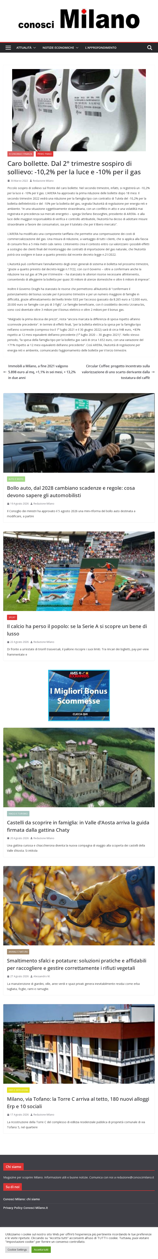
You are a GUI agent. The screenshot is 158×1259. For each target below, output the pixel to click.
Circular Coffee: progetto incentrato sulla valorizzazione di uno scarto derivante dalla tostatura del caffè (116, 372)
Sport (12, 617)
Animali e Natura (18, 951)
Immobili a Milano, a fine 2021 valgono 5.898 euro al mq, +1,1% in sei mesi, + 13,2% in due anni (42, 372)
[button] (33, 48)
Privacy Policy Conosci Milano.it (25, 1208)
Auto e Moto (16, 479)
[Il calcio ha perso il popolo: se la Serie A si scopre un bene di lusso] (79, 571)
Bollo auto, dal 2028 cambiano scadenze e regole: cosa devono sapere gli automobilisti (71, 491)
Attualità (23, 48)
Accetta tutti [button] (41, 1249)
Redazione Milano (43, 180)
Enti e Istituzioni (18, 1090)
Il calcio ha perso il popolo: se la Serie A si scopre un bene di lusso (77, 630)
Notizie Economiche (58, 48)
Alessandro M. (42, 976)
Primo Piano (44, 153)
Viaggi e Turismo (18, 813)
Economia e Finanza (20, 153)
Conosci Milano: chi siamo (21, 1199)
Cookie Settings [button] (17, 1249)
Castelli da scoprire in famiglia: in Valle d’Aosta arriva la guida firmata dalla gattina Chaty (78, 826)
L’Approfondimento (100, 48)
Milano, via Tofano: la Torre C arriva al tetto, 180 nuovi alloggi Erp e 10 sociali (78, 1102)
